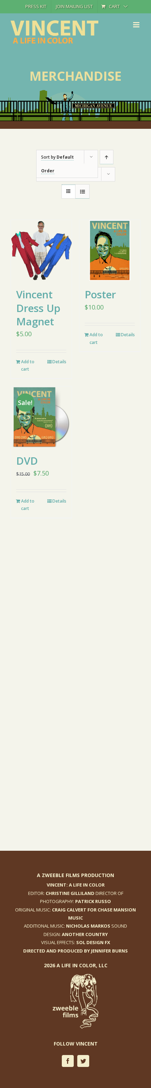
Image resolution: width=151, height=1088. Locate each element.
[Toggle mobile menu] (136, 24)
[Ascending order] (106, 157)
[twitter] (83, 1061)
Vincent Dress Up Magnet (38, 308)
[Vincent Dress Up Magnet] (41, 250)
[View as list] (82, 192)
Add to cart (27, 365)
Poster (100, 294)
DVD (27, 461)
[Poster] (109, 250)
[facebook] (68, 1061)
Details (59, 362)
